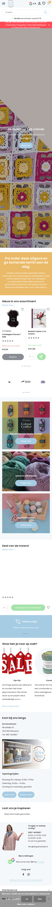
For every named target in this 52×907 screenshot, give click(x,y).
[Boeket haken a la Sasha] (39, 318)
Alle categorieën (10, 706)
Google (40, 861)
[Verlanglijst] (43, 4)
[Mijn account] (39, 3)
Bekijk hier (26, 145)
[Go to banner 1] (26, 425)
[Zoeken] (46, 12)
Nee (40, 899)
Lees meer (9, 794)
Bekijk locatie (26, 794)
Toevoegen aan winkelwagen (28, 607)
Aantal (6, 608)
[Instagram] (28, 874)
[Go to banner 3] (26, 513)
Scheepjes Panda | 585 (11, 335)
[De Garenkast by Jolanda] (17, 3)
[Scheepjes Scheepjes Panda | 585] (13, 318)
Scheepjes (6, 331)
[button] (22, 366)
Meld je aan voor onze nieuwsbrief (26, 880)
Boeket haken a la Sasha (37, 332)
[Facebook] (23, 874)
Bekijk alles (7, 305)
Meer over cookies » (26, 904)
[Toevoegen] (41, 356)
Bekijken (13, 357)
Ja (27, 899)
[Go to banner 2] (26, 471)
